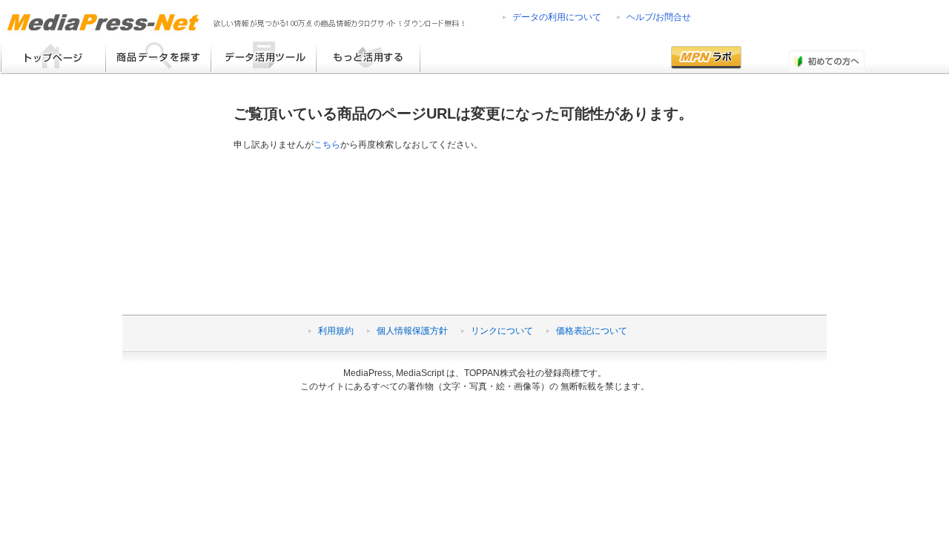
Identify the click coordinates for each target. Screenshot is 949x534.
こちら (327, 144)
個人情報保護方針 (412, 331)
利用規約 (336, 331)
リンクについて (502, 331)
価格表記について (591, 331)
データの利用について (556, 17)
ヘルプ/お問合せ (658, 17)
